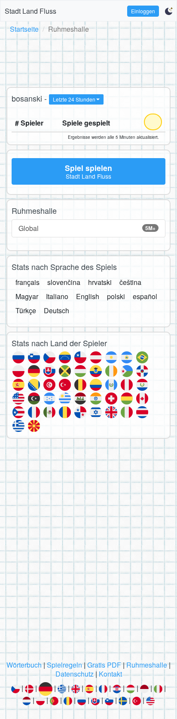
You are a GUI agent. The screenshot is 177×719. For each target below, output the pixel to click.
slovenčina (63, 282)
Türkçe (25, 310)
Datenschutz (74, 674)
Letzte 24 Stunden (74, 99)
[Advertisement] (88, 58)
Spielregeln (64, 665)
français (27, 282)
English (87, 296)
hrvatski (100, 282)
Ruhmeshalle (146, 665)
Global (87, 228)
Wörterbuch (24, 665)
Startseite (24, 29)
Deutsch (56, 310)
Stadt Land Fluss (30, 11)
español (145, 296)
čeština (130, 282)
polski (116, 296)
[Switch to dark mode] (169, 11)
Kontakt (110, 674)
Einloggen (143, 11)
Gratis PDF (104, 665)
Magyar (26, 296)
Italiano (57, 296)
